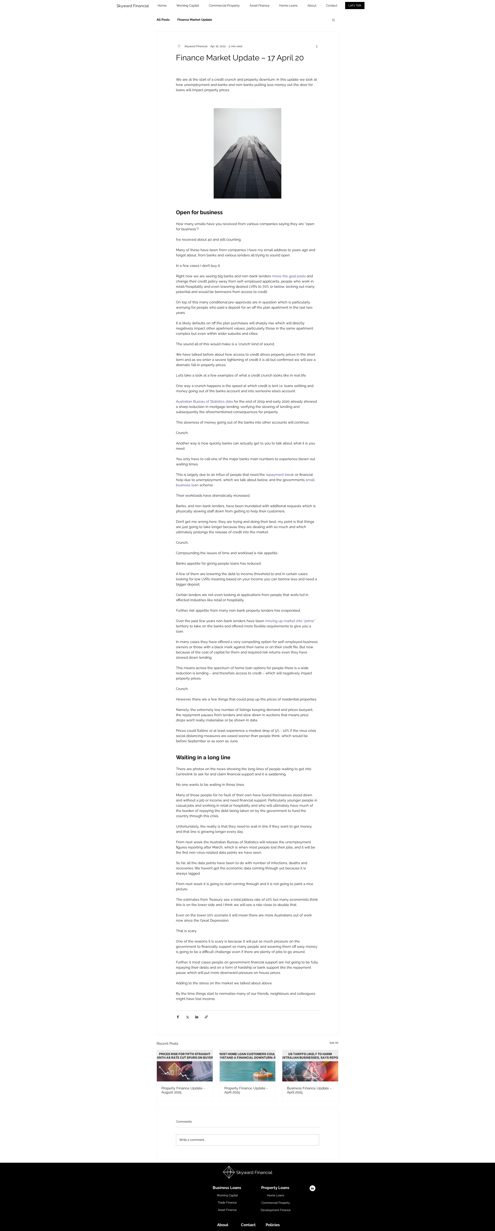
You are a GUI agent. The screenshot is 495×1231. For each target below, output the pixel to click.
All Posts (163, 19)
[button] (333, 19)
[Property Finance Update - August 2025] (185, 1065)
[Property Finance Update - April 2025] (248, 1065)
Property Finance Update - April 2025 (246, 1090)
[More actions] (316, 46)
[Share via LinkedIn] (197, 1017)
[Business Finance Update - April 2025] (310, 1065)
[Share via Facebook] (178, 1017)
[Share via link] (206, 1017)
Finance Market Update (194, 19)
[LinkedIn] (312, 1188)
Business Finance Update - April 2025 (309, 1090)
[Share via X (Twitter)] (187, 1017)
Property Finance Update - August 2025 (183, 1090)
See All (333, 1042)
